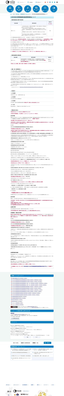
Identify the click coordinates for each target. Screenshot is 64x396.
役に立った (13, 332)
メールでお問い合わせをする (15, 318)
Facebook (50, 2)
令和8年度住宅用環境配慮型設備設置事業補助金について (21, 352)
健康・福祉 (27, 10)
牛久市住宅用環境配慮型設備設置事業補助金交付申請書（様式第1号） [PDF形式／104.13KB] (26, 281)
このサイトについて (16, 384)
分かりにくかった (29, 329)
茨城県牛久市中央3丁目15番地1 (19, 314)
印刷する (48, 342)
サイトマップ (45, 384)
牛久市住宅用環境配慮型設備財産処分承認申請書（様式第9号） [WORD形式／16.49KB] (26, 293)
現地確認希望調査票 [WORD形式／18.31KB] (19, 296)
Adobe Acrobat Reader (31, 306)
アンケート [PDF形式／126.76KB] (17, 304)
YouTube (45, 2)
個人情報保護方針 (24, 384)
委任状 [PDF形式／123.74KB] (16, 301)
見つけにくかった (29, 326)
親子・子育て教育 (19, 10)
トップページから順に (15, 335)
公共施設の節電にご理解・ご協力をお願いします (41, 355)
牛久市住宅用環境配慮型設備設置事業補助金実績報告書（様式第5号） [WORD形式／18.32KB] (27, 286)
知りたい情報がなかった (38, 329)
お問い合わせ (8, 384)
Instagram (48, 2)
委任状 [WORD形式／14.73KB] (17, 299)
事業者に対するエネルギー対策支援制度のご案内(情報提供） (21, 355)
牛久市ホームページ (10, 2)
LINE (52, 2)
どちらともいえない (22, 326)
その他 (48, 335)
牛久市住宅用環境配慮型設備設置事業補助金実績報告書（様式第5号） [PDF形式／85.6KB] (26, 288)
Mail (55, 2)
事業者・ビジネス (45, 10)
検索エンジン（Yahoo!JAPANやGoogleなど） (38, 335)
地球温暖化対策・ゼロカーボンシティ (18, 346)
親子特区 (25, 394)
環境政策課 (12, 313)
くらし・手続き (10, 10)
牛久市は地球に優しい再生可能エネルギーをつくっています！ (21, 359)
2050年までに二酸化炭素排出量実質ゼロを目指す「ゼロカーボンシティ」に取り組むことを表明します (43, 350)
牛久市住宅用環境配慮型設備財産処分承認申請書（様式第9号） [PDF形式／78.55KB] (25, 294)
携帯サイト (38, 384)
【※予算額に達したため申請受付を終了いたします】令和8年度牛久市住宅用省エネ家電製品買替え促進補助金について (21, 350)
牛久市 (17, 391)
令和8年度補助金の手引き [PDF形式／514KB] (19, 278)
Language (30, 2)
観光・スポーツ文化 (36, 10)
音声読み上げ (39, 2)
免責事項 (32, 384)
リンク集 (52, 384)
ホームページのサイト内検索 (24, 335)
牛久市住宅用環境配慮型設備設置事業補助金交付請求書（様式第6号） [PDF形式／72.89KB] (26, 291)
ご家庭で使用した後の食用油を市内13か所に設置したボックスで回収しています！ (43, 353)
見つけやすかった (14, 326)
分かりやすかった (14, 329)
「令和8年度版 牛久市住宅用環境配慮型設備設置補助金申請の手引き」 (35, 266)
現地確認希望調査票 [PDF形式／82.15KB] (18, 298)
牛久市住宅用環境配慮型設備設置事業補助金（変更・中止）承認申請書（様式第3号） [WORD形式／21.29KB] (29, 283)
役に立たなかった (27, 332)
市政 (53, 10)
